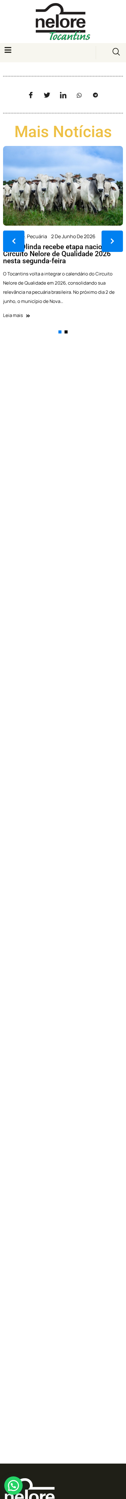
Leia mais (13, 315)
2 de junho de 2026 (73, 236)
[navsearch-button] (116, 53)
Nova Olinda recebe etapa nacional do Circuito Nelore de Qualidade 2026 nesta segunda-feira (62, 254)
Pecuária (37, 236)
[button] (13, 1485)
